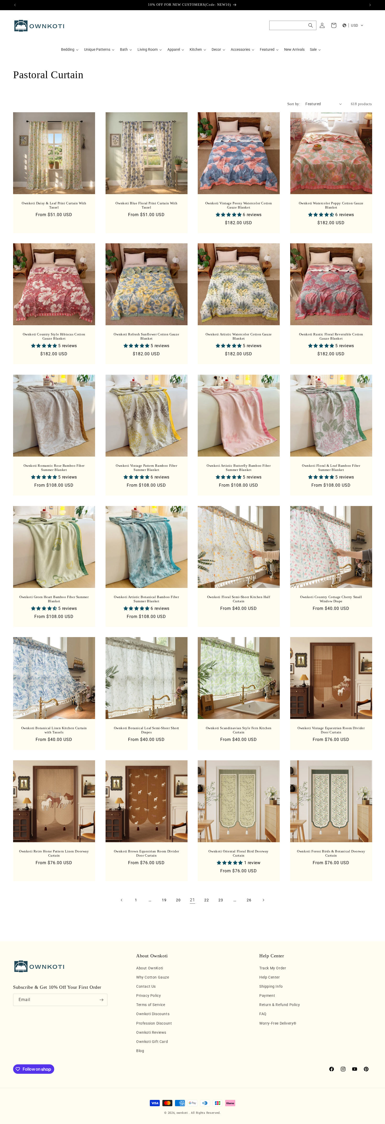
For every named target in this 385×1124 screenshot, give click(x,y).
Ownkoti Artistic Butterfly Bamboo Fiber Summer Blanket (239, 467)
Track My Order (272, 968)
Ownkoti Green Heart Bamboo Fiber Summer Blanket (54, 599)
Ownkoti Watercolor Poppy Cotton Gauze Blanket (331, 205)
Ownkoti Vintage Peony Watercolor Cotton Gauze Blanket (238, 205)
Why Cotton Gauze (152, 977)
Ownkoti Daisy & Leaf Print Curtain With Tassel (54, 205)
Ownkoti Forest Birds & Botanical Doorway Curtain (331, 853)
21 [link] (192, 899)
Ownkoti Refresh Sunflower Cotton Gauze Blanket (146, 336)
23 (220, 900)
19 (164, 900)
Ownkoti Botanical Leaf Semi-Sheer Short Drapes (146, 730)
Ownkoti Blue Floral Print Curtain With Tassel (146, 205)
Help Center (269, 977)
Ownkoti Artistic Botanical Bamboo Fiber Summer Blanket (146, 599)
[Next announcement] (370, 5)
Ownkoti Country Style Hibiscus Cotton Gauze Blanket (54, 336)
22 (206, 900)
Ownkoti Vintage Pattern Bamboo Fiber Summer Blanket (146, 467)
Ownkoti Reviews (151, 1032)
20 (178, 900)
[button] (292, 25)
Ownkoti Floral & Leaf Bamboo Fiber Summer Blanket (331, 467)
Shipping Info (271, 986)
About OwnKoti (149, 968)
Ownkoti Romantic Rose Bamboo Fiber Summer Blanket (54, 467)
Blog (140, 1051)
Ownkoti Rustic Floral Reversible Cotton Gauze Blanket (331, 336)
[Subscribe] (101, 1000)
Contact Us (146, 986)
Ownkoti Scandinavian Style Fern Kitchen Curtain (239, 730)
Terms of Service (150, 1005)
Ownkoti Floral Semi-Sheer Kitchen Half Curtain (238, 599)
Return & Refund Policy (279, 1005)
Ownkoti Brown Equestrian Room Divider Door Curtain (146, 853)
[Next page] (263, 900)
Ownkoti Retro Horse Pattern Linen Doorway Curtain (54, 853)
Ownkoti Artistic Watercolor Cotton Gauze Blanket (239, 336)
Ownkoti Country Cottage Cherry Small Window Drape (331, 599)
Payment (267, 995)
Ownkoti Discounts (152, 1014)
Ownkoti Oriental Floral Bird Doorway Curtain (238, 853)
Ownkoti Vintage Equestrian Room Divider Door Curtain (331, 730)
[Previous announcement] (15, 5)
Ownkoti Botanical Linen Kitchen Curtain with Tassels (54, 730)
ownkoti (182, 1113)
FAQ (263, 1014)
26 (249, 900)
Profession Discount (154, 1023)
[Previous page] (122, 900)
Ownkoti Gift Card (152, 1041)
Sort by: (293, 104)
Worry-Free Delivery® (277, 1023)
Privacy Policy (148, 995)
